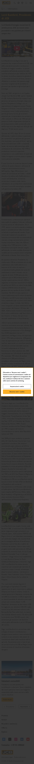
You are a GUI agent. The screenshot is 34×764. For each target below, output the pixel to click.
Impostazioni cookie (17, 386)
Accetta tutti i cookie (17, 392)
